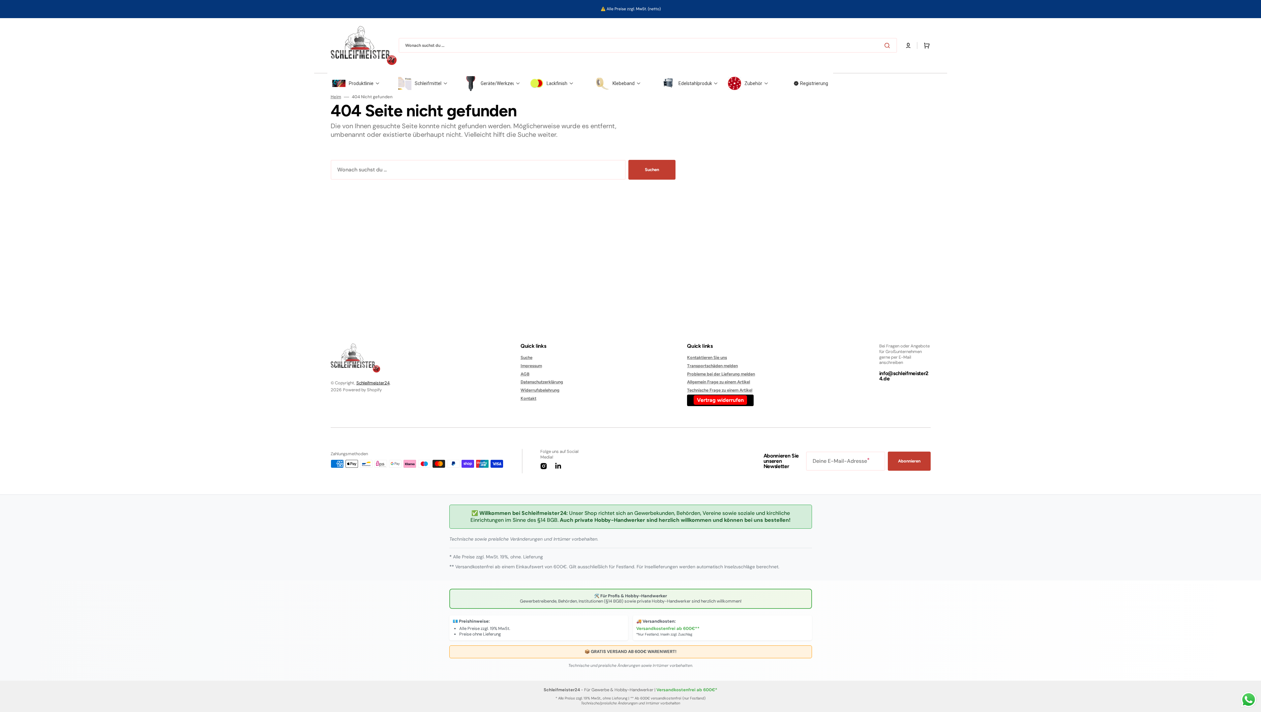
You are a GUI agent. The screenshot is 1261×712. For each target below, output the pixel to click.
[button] (908, 45)
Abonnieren (909, 461)
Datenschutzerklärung (542, 381)
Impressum (531, 365)
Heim (336, 97)
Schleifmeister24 (373, 383)
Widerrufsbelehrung (540, 390)
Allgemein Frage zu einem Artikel (718, 381)
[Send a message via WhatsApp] (1249, 700)
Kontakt (528, 398)
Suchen (652, 169)
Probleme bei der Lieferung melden (721, 373)
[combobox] (648, 45)
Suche (526, 357)
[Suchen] (888, 45)
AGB (525, 373)
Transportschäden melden (712, 365)
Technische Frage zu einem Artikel (719, 390)
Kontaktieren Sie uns (707, 357)
